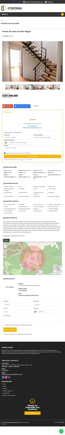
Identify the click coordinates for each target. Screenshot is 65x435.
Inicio (2, 20)
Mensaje (6, 145)
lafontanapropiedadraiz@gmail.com (34, 2)
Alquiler (5, 388)
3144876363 (50, 2)
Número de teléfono (9, 140)
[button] (61, 40)
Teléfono (36, 308)
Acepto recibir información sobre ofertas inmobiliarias (18, 325)
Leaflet (49, 274)
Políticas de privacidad (9, 395)
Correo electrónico (38, 135)
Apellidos (36, 301)
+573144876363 (33, 126)
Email (6, 308)
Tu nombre (7, 135)
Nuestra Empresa (7, 391)
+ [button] (5, 244)
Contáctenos (6, 393)
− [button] (5, 247)
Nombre (6, 301)
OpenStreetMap (58, 274)
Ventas (4, 386)
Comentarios (7, 315)
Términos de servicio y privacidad (24, 159)
